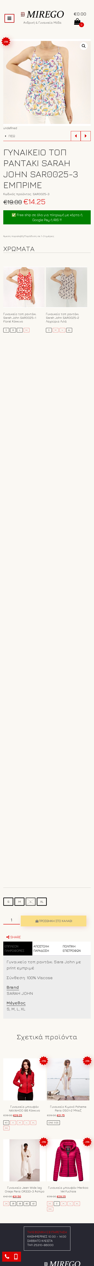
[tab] (17, 948)
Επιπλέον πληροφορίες (14, 948)
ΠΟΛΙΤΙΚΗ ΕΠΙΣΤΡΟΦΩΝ (72, 948)
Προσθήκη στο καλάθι (55, 921)
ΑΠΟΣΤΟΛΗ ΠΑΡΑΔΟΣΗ (41, 948)
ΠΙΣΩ (11, 136)
